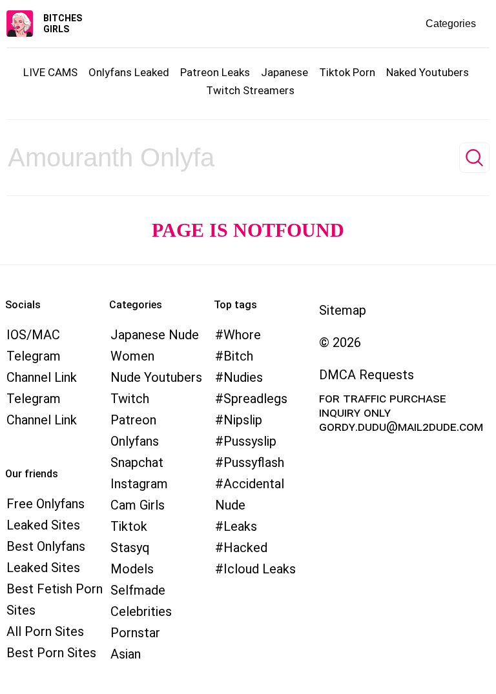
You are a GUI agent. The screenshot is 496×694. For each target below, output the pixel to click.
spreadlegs (255, 398)
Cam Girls (137, 505)
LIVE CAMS (50, 72)
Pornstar (135, 632)
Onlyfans (134, 441)
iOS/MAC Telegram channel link (41, 356)
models (132, 569)
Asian (125, 654)
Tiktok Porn (347, 72)
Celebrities (141, 611)
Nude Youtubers (156, 377)
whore (242, 334)
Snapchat (136, 462)
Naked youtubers (427, 72)
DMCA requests (366, 374)
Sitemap (342, 310)
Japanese (284, 72)
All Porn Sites (45, 631)
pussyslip (249, 441)
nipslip (242, 420)
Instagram (139, 483)
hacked (245, 547)
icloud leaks (259, 569)
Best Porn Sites (51, 652)
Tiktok (128, 526)
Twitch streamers (250, 90)
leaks (240, 526)
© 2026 (340, 342)
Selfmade (137, 590)
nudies (243, 377)
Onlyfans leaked (128, 72)
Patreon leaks (215, 72)
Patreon (133, 420)
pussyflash (253, 462)
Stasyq (130, 547)
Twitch (129, 398)
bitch (238, 356)
